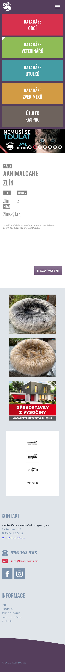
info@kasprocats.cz (24, 561)
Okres (22, 193)
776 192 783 (24, 553)
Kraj (7, 206)
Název (8, 166)
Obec (7, 193)
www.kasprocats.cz (13, 537)
